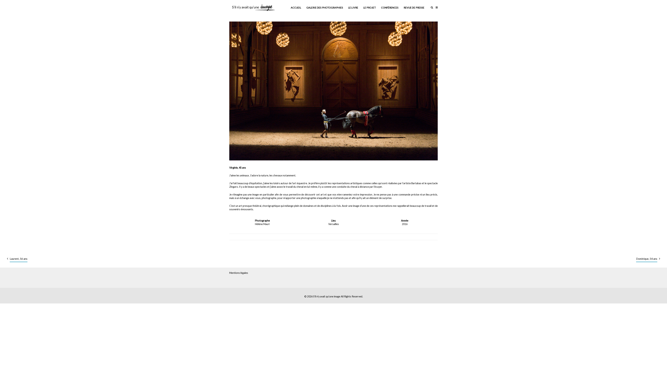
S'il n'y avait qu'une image (326, 296)
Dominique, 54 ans (646, 258)
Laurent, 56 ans (18, 258)
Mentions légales (238, 272)
